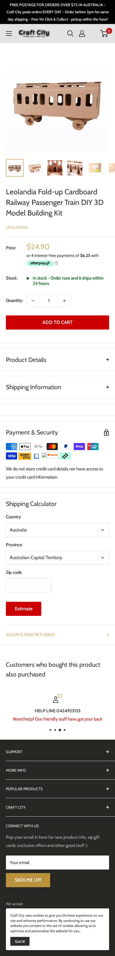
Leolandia (17, 227)
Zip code (14, 572)
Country (13, 516)
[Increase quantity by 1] (64, 301)
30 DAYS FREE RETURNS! (30, 634)
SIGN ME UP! (28, 880)
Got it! (20, 941)
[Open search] (70, 33)
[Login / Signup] (82, 33)
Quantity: (14, 300)
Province (14, 544)
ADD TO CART (57, 322)
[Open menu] (9, 33)
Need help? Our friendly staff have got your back (57, 719)
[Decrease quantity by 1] (33, 301)
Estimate (23, 608)
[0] (104, 33)
